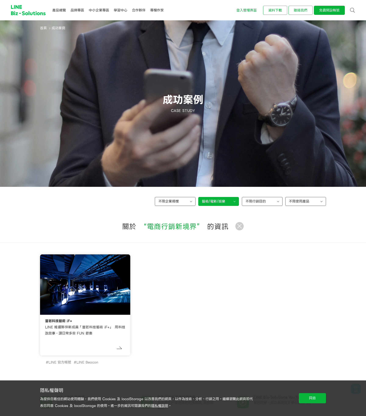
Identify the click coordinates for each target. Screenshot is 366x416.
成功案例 (58, 28)
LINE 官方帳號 (60, 362)
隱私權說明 (159, 405)
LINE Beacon (87, 362)
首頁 (43, 28)
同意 (312, 398)
